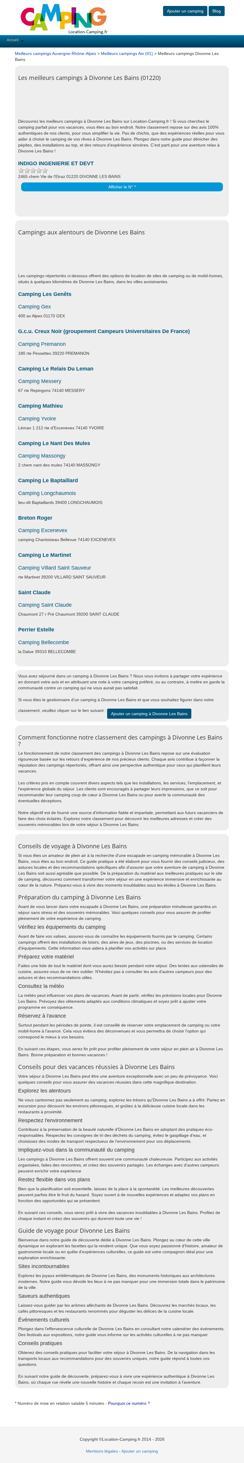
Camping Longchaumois (47, 493)
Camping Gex (34, 307)
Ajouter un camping (185, 11)
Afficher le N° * (122, 187)
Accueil (13, 40)
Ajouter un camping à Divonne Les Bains (149, 713)
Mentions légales (102, 1451)
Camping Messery (39, 381)
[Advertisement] (126, 103)
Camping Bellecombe (43, 642)
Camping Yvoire (37, 419)
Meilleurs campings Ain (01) (127, 53)
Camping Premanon (42, 344)
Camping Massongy (41, 456)
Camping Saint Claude (45, 605)
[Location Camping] (64, 17)
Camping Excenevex (42, 530)
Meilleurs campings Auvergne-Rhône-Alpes (55, 53)
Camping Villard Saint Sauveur (54, 568)
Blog (216, 11)
